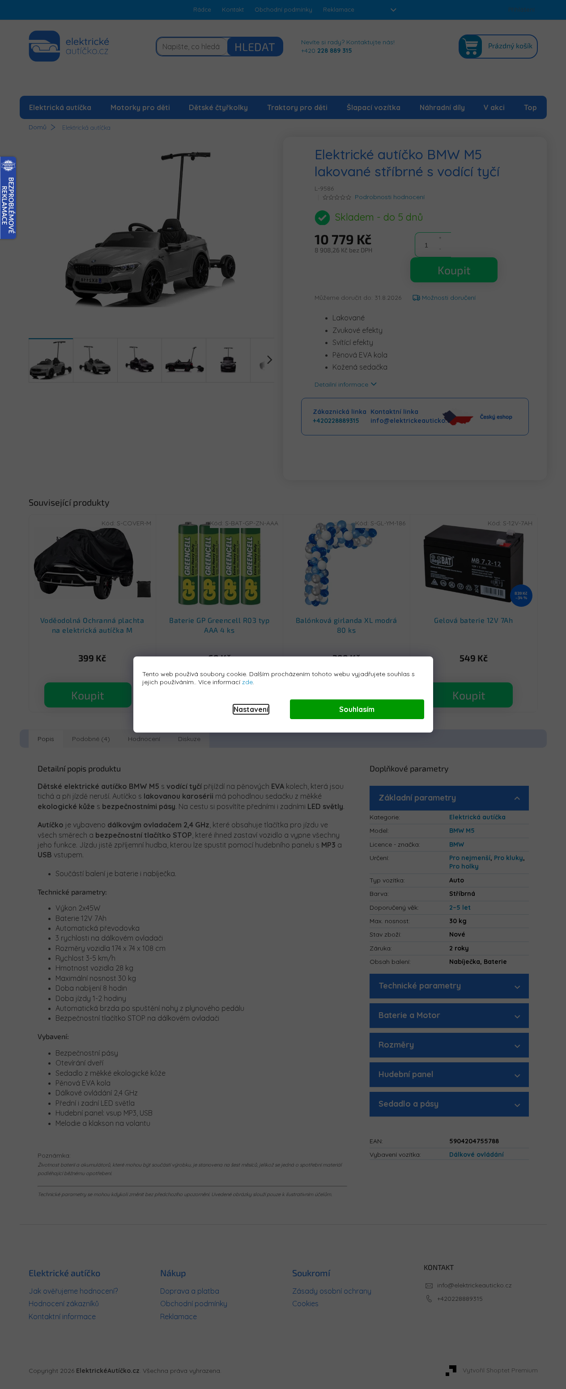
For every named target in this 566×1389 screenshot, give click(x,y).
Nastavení (251, 709)
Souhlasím (356, 709)
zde (247, 682)
